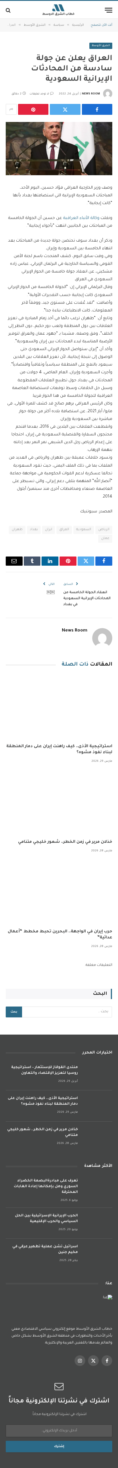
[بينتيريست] (33, 109)
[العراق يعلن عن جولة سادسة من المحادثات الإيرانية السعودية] (59, 148)
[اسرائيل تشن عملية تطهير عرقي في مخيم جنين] (97, 1254)
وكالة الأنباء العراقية (80, 218)
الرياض (103, 530)
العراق (64, 530)
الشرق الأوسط (101, 45)
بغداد (34, 530)
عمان (105, 538)
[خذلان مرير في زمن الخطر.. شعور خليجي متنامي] (59, 803)
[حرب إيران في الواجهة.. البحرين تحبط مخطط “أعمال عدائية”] (59, 892)
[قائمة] (108, 10)
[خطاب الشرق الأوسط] (58, 10)
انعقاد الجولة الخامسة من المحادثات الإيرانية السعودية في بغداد (87, 599)
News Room (91, 94)
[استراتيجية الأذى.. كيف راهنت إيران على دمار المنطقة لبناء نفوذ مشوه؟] (59, 707)
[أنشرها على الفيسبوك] (97, 109)
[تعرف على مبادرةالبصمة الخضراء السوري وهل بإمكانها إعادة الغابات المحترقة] (97, 1188)
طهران (17, 530)
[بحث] (9, 10)
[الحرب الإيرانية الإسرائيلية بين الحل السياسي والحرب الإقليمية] (97, 1223)
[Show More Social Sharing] (11, 109)
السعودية (83, 530)
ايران (48, 530)
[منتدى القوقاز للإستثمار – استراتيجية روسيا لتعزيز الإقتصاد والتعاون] (97, 1075)
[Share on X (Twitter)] (65, 109)
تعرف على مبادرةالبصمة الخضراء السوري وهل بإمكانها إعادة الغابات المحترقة (46, 1186)
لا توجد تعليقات (39, 94)
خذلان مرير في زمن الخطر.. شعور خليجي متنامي (65, 842)
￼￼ (51, 593)
